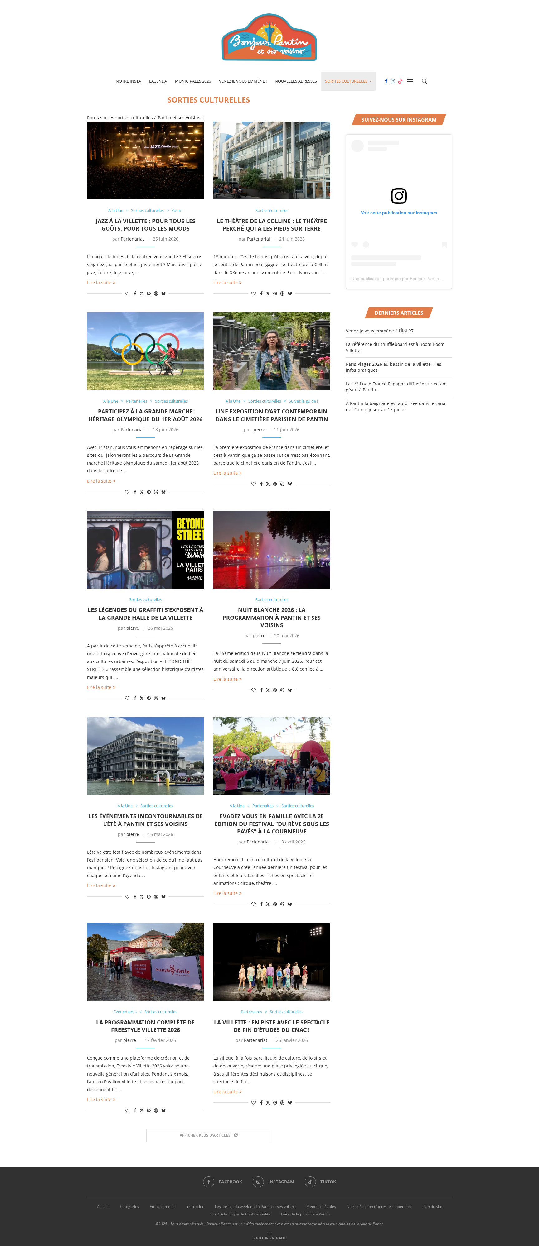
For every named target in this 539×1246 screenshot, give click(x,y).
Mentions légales (321, 1206)
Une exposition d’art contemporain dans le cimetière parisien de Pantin (272, 415)
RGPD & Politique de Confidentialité (239, 1214)
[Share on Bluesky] (163, 293)
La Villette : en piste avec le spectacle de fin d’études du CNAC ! (271, 1026)
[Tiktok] (400, 81)
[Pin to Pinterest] (149, 293)
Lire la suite (99, 282)
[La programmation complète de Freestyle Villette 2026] (145, 962)
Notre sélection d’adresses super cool (379, 1206)
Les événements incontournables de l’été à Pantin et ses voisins (145, 819)
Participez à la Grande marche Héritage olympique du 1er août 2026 (145, 415)
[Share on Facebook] (135, 293)
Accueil (103, 1206)
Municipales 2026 (193, 81)
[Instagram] (393, 81)
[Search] (424, 81)
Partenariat (132, 239)
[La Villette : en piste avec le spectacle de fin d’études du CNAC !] (271, 962)
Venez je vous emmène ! (243, 81)
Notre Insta (128, 81)
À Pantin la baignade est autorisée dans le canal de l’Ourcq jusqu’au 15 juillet (396, 406)
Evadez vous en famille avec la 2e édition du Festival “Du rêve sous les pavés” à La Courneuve (271, 823)
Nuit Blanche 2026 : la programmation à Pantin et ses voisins (272, 617)
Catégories (129, 1206)
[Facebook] (386, 81)
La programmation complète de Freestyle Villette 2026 (145, 1026)
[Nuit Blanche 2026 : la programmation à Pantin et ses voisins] (271, 550)
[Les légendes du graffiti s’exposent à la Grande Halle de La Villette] (145, 550)
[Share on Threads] (156, 293)
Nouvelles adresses (296, 81)
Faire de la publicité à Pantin (305, 1214)
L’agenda (158, 81)
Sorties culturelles (346, 81)
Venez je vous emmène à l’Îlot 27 (380, 331)
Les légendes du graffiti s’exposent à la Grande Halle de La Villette (145, 613)
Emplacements (163, 1206)
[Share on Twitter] (141, 293)
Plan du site (432, 1206)
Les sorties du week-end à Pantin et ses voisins (255, 1206)
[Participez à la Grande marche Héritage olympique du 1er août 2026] (145, 351)
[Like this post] (127, 293)
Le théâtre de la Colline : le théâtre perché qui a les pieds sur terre (272, 224)
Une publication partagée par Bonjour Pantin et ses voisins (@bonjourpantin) (427, 278)
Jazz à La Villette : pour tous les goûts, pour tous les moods (145, 224)
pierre (258, 429)
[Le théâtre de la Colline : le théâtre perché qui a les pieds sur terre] (271, 160)
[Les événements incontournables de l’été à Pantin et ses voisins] (145, 756)
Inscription (195, 1206)
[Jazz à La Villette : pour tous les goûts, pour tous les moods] (145, 160)
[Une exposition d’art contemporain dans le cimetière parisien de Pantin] (271, 351)
